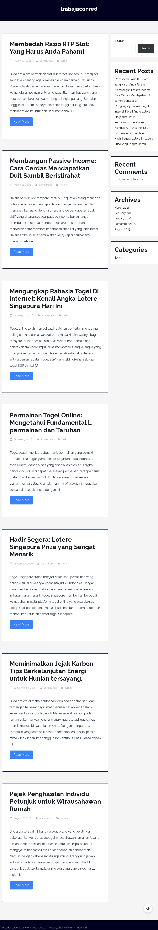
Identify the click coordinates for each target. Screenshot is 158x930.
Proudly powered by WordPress (19, 927)
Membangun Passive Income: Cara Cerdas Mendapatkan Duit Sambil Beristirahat (53, 168)
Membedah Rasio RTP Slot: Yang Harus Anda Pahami (49, 47)
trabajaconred (79, 9)
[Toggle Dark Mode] (148, 908)
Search (119, 40)
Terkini (64, 60)
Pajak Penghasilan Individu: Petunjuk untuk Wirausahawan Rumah (55, 801)
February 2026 (124, 213)
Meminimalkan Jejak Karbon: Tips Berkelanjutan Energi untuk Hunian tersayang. (52, 671)
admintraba (46, 60)
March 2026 (122, 207)
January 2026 (123, 218)
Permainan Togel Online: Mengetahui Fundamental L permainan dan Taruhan (51, 423)
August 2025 (122, 229)
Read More (21, 121)
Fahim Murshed (78, 927)
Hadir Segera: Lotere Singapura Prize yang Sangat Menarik (52, 547)
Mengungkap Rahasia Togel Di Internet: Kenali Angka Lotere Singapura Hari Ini (54, 299)
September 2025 (125, 223)
